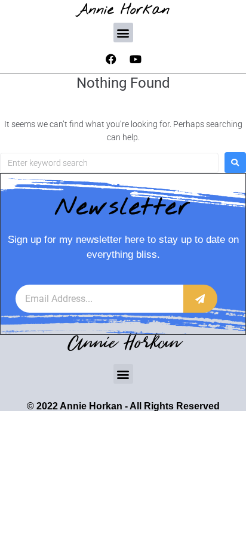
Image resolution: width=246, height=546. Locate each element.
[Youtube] (135, 59)
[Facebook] (111, 59)
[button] (123, 32)
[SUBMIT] (200, 299)
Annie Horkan (123, 10)
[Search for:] (109, 163)
